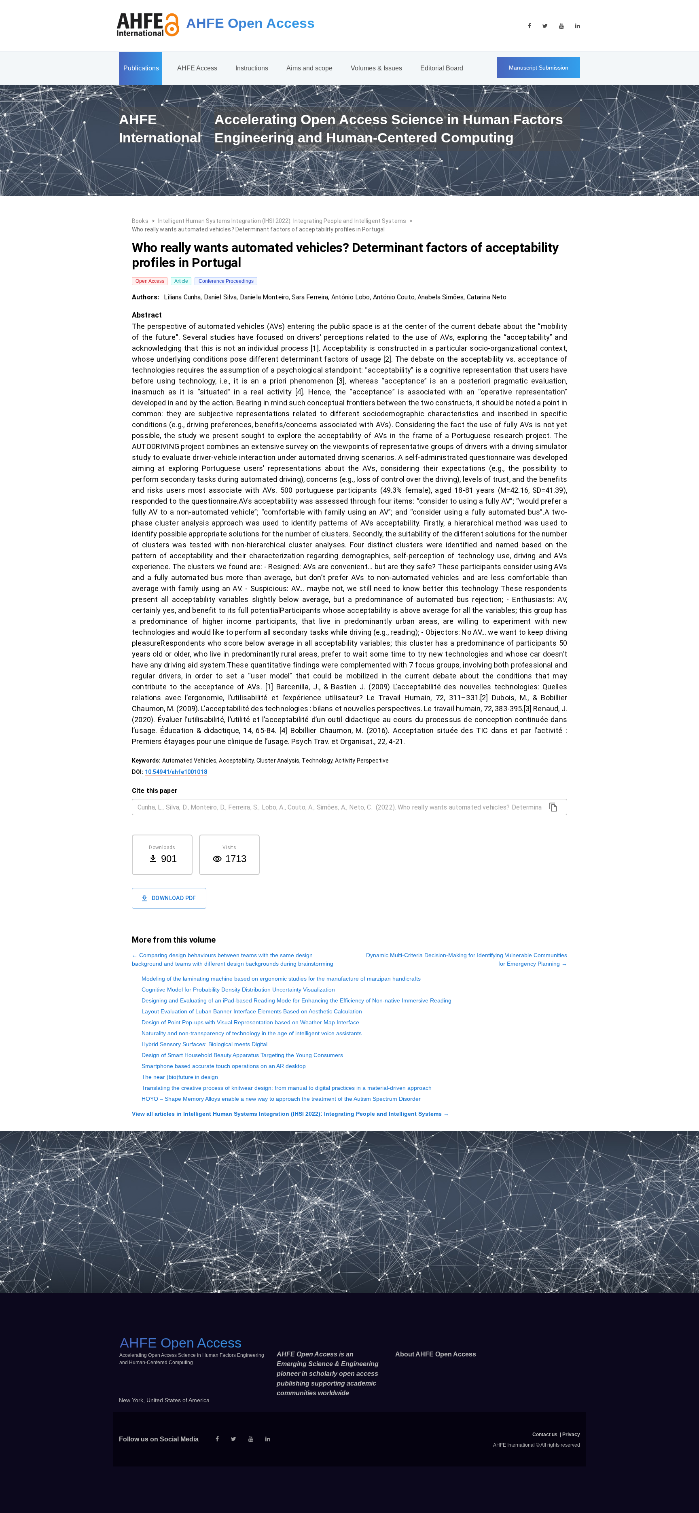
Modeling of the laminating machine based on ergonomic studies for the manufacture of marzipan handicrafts (281, 978)
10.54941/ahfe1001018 (176, 772)
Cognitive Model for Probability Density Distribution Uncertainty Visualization (238, 989)
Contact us (544, 1434)
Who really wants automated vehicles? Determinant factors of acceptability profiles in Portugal (258, 229)
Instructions (251, 68)
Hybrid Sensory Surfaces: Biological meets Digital (204, 1044)
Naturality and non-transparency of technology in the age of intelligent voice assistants (252, 1033)
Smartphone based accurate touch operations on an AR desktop (224, 1066)
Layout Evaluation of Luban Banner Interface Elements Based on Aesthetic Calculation (252, 1011)
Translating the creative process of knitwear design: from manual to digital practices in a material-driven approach (287, 1088)
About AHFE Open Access (435, 1354)
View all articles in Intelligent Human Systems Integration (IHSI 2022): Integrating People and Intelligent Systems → (290, 1113)
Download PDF (174, 898)
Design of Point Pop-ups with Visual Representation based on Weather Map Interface (250, 1022)
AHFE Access (197, 68)
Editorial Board (441, 68)
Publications (141, 68)
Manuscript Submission (538, 67)
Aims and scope (309, 68)
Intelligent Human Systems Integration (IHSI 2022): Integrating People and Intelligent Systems (282, 221)
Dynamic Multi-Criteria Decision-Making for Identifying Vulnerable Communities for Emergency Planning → (466, 959)
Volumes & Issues (376, 68)
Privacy (571, 1434)
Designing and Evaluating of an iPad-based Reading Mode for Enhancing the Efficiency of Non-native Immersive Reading (296, 1000)
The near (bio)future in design (180, 1077)
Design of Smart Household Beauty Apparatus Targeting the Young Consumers (242, 1055)
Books (140, 221)
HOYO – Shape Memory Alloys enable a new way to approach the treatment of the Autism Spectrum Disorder (281, 1099)
